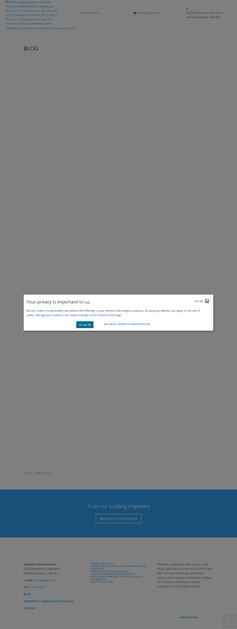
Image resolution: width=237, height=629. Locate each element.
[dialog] (118, 313)
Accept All (85, 324)
